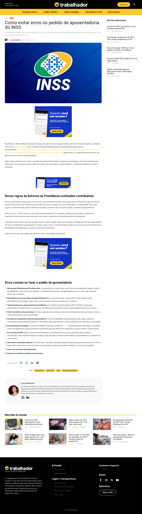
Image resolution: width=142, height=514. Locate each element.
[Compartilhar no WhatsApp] (21, 363)
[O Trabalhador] (71, 4)
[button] (134, 4)
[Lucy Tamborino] (7, 40)
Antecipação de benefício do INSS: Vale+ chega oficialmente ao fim (120, 38)
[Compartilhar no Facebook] (37, 363)
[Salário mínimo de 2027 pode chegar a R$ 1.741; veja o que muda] (58, 424)
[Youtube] (117, 480)
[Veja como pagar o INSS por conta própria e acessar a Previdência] (102, 439)
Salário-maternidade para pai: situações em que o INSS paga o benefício (119, 71)
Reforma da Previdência (70, 370)
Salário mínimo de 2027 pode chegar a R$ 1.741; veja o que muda (78, 422)
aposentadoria (20, 147)
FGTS (65, 326)
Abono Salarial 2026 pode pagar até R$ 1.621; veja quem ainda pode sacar (35, 437)
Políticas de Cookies (62, 490)
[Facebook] (100, 480)
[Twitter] (111, 480)
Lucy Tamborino (16, 40)
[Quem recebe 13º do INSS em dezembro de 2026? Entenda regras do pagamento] (58, 439)
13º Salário (72, 444)
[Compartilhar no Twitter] (26, 363)
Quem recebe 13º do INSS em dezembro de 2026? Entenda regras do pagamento (79, 438)
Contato (104, 469)
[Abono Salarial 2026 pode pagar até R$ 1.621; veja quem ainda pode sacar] (14, 439)
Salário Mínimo (73, 427)
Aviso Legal (58, 494)
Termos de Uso (60, 482)
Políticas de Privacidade (64, 486)
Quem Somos (59, 469)
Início (6, 18)
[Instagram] (23, 397)
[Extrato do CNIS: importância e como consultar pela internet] (14, 424)
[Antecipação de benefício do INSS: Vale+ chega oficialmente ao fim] (102, 424)
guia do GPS (50, 370)
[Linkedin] (27, 397)
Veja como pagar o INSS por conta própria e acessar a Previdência (120, 49)
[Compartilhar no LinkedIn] (32, 363)
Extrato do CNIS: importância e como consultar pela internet (121, 27)
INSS (11, 18)
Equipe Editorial (60, 473)
